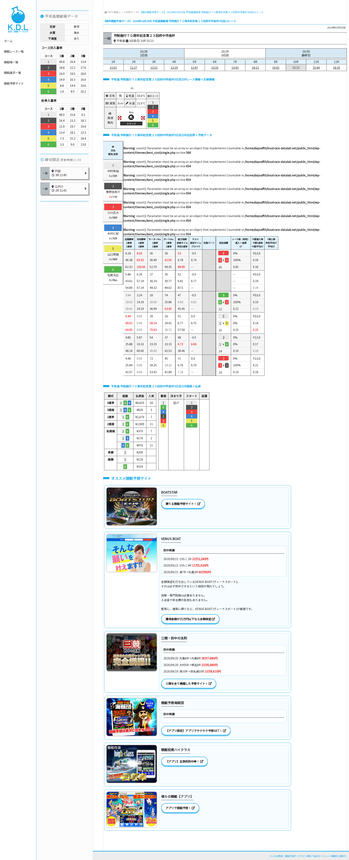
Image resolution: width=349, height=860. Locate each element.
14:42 (275, 68)
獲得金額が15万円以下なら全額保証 (189, 619)
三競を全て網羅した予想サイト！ (187, 683)
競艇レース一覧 (14, 51)
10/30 (306, 53)
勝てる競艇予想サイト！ (181, 504)
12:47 (194, 68)
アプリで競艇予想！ (179, 808)
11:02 (113, 68)
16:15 (336, 68)
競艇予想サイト (14, 83)
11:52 (154, 68)
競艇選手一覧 (12, 73)
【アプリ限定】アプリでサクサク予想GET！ (194, 731)
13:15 (214, 68)
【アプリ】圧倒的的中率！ (183, 761)
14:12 (255, 68)
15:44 (316, 68)
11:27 (133, 68)
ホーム (8, 41)
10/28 (144, 53)
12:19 (174, 68)
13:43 (235, 68)
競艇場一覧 (11, 62)
